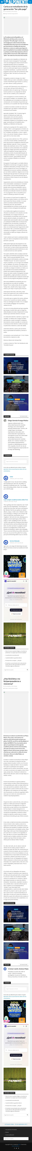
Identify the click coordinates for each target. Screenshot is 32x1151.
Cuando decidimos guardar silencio (16, 402)
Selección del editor (17, 381)
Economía (17, 380)
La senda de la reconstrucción (16, 384)
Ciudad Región (10, 380)
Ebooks (7, 1132)
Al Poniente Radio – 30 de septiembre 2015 (16, 1124)
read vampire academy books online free (16, 500)
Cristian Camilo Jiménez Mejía (11, 688)
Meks (19, 1144)
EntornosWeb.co (15, 1146)
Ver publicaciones (23, 416)
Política (9, 381)
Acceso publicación (9, 1135)
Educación (17, 399)
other (11, 477)
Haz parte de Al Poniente (11, 1129)
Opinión (16, 361)
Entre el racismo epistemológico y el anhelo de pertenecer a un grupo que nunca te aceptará (16, 365)
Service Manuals (14, 541)
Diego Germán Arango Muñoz (11, 13)
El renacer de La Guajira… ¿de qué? (13, 660)
